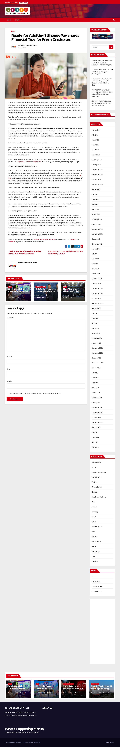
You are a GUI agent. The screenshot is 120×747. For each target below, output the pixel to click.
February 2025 (97, 219)
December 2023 (97, 288)
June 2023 (95, 318)
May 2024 (95, 264)
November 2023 (97, 293)
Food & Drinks (97, 487)
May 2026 (95, 145)
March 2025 (96, 214)
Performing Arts (97, 527)
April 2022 (95, 388)
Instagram (73, 239)
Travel (94, 556)
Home (9, 20)
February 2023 (97, 338)
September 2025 (97, 184)
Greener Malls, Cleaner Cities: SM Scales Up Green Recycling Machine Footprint (102, 63)
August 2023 (96, 308)
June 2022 (95, 378)
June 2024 (95, 259)
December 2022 (97, 348)
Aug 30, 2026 (14, 692)
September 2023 (97, 303)
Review (94, 536)
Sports (94, 546)
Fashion (94, 482)
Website (9, 381)
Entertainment (96, 477)
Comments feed (97, 586)
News (13, 31)
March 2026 (96, 155)
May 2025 (95, 204)
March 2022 (96, 392)
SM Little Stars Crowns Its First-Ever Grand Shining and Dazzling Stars (102, 72)
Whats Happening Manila (28, 45)
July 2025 (95, 194)
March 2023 (96, 333)
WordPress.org (97, 591)
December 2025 (97, 170)
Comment (10, 317)
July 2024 (95, 254)
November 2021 (97, 412)
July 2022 (95, 373)
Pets (93, 531)
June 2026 (95, 140)
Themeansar (37, 742)
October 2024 (96, 239)
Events (18, 20)
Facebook (11, 241)
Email (9, 369)
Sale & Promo (96, 541)
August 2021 (96, 427)
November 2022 (97, 353)
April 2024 (95, 269)
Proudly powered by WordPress (13, 742)
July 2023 (95, 313)
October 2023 (96, 298)
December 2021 (97, 407)
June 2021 (95, 437)
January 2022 (96, 402)
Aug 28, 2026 (97, 692)
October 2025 (96, 179)
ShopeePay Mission (23, 162)
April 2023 (95, 328)
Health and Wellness (99, 497)
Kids (93, 502)
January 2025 (96, 224)
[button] (114, 20)
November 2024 (97, 234)
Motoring (95, 512)
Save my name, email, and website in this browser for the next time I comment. (35, 393)
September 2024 (97, 244)
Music (94, 517)
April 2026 (95, 150)
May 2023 (95, 323)
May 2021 (95, 442)
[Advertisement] (102, 631)
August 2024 (96, 249)
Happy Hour (37, 162)
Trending (95, 561)
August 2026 (96, 130)
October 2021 (96, 417)
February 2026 (97, 160)
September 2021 (97, 422)
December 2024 (97, 229)
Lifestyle (38, 286)
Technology (96, 551)
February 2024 (97, 279)
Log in (94, 576)
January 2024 (96, 283)
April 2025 (95, 209)
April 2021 (95, 447)
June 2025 (95, 199)
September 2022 (97, 363)
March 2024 (96, 274)
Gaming (94, 492)
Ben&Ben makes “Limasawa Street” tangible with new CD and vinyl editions (101, 103)
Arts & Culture (96, 462)
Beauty (94, 467)
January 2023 (96, 343)
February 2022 (97, 397)
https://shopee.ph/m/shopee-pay (44, 239)
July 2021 (95, 432)
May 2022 (95, 383)
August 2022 (96, 368)
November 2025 (97, 174)
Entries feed (96, 581)
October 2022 (96, 358)
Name (9, 357)
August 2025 (96, 189)
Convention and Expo (99, 472)
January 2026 (96, 165)
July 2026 (95, 135)
